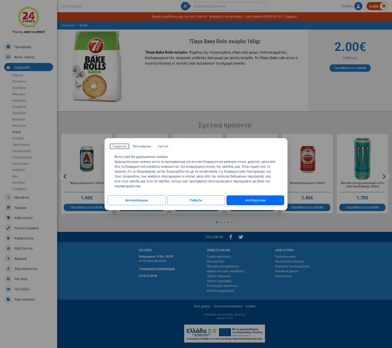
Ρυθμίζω (196, 200)
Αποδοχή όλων (255, 200)
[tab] (119, 146)
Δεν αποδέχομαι (136, 200)
